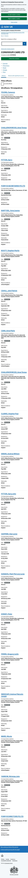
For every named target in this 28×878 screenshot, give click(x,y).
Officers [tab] (4, 75)
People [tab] (4, 67)
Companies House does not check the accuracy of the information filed (12, 33)
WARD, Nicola (6, 736)
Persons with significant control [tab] (16, 75)
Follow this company (14, 58)
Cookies (7, 859)
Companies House (8, 863)
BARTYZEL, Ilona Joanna (10, 211)
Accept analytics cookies (14, 14)
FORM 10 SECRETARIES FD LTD (13, 186)
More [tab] (4, 72)
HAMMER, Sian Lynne (9, 534)
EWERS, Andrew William (10, 454)
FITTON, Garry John (8, 494)
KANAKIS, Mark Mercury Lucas (13, 574)
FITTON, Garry (6, 160)
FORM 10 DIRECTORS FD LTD (12, 816)
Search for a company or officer (9, 39)
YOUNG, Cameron (8, 92)
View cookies (14, 22)
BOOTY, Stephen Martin (10, 251)
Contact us (12, 859)
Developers (14, 860)
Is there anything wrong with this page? (10, 849)
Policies (2, 859)
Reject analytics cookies (14, 18)
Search (24, 43)
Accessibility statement (6, 860)
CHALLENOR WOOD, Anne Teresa (14, 128)
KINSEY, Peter (6, 614)
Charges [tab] (5, 70)
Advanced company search (7, 49)
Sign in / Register (4, 36)
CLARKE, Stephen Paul (9, 414)
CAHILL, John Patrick (9, 291)
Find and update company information (11, 30)
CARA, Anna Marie (8, 331)
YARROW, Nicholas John (10, 776)
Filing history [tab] (6, 65)
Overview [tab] (5, 63)
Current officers (8, 83)
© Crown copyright (14, 874)
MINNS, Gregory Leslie (10, 654)
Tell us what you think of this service (9, 847)
